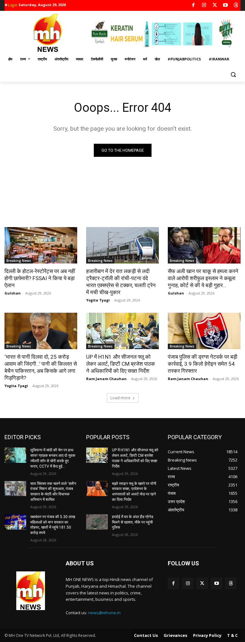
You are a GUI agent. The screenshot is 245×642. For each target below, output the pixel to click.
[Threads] (236, 5)
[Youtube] (225, 5)
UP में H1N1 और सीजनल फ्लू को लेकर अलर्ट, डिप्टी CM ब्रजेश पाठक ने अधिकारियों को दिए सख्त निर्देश (120, 364)
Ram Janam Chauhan (106, 378)
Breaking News (18, 260)
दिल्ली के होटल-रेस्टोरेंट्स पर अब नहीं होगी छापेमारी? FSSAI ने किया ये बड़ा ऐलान (39, 278)
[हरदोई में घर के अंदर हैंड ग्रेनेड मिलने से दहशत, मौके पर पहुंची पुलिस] (97, 522)
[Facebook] (193, 5)
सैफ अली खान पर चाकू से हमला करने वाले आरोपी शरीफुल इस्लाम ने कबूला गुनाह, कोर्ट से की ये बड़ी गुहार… (203, 278)
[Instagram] (204, 5)
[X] (214, 5)
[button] (233, 74)
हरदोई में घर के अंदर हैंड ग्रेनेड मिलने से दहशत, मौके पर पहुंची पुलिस (132, 522)
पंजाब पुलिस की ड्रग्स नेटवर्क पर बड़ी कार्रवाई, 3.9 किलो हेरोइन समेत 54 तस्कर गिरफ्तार (202, 364)
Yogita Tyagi (98, 300)
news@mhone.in (104, 612)
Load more (120, 398)
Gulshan (12, 293)
